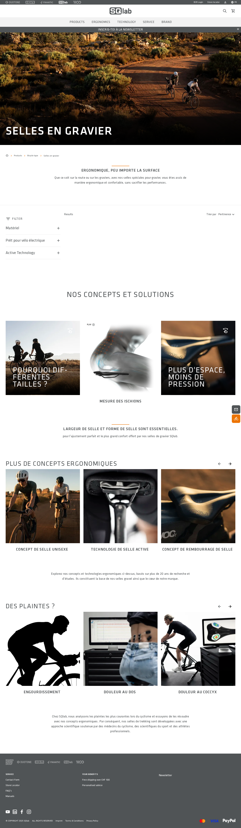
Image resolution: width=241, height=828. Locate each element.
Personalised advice (92, 785)
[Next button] (230, 464)
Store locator (213, 2)
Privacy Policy (92, 821)
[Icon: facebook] (22, 812)
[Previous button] (219, 464)
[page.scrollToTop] (236, 819)
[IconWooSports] (77, 2)
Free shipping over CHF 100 (96, 779)
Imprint (59, 821)
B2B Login (198, 2)
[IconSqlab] (63, 2)
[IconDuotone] (13, 2)
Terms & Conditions (74, 821)
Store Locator (13, 785)
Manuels (10, 796)
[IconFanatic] (46, 2)
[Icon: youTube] (8, 812)
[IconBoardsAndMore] (10, 762)
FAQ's (9, 790)
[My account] (225, 2)
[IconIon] (30, 2)
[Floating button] (236, 409)
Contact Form (13, 779)
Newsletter (165, 775)
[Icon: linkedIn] (15, 812)
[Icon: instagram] (29, 812)
